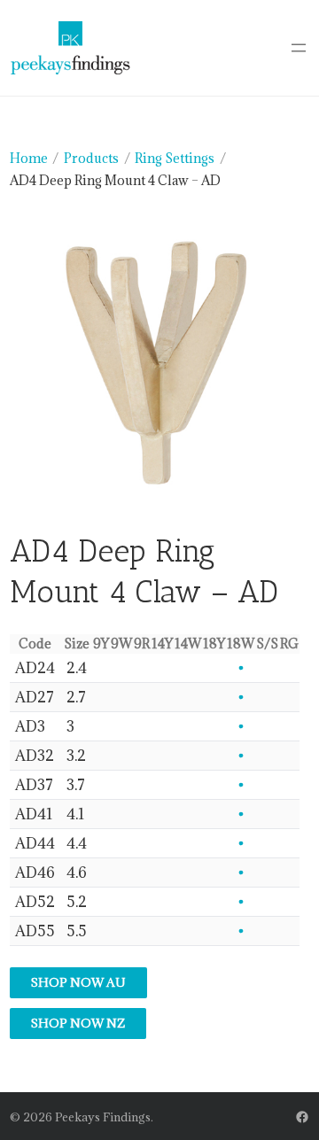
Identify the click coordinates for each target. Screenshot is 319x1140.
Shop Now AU (78, 982)
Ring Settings (174, 158)
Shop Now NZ (78, 1023)
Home (29, 158)
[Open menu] (298, 47)
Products (91, 158)
